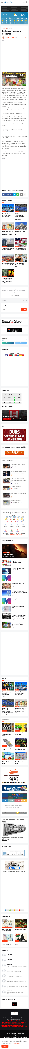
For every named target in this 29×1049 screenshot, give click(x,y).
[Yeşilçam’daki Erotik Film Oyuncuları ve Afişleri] (6, 586)
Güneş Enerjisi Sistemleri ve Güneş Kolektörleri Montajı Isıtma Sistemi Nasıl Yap (18, 480)
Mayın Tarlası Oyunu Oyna (20, 762)
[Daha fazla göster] (24, 194)
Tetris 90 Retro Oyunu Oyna (7, 748)
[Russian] (18, 355)
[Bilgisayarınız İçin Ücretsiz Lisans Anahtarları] (6, 563)
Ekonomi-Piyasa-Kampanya (17, 190)
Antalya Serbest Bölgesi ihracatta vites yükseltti (8, 264)
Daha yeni (4, 300)
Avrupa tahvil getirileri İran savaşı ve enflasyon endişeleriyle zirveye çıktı (8, 233)
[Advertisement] (14, 56)
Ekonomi (10, 28)
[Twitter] (14, 194)
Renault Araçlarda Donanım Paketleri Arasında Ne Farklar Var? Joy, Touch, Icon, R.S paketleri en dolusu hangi (19, 616)
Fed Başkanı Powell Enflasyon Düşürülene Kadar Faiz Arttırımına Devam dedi (18, 472)
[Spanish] (20, 355)
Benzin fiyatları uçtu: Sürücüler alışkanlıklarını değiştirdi (7, 694)
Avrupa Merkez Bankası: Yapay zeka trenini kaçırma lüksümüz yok (8, 250)
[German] (11, 355)
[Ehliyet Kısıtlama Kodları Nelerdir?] (6, 609)
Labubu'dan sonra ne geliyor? (16, 486)
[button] (2, 2)
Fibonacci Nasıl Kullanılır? (16, 500)
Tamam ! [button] (5, 1046)
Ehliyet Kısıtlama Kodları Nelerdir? (18, 607)
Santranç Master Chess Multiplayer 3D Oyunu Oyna (7, 734)
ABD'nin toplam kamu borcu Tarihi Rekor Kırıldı (20, 233)
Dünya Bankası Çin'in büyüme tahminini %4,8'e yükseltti (7, 215)
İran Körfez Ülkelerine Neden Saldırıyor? (7, 943)
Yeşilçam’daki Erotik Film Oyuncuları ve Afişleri (18, 584)
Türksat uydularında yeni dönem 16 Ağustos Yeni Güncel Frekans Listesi (19, 593)
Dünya (4, 472)
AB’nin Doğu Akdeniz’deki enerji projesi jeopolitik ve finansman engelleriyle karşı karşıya (20, 216)
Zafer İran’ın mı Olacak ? (21, 929)
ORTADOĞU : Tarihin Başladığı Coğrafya (7, 930)
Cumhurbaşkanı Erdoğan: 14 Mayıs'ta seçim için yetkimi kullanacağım (18, 465)
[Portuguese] (15, 355)
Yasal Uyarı (14, 1035)
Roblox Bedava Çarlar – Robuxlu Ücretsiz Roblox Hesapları (17, 624)
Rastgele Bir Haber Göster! (14, 452)
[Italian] (13, 355)
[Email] (21, 194)
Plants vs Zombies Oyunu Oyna (19, 733)
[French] (8, 355)
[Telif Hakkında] (6, 578)
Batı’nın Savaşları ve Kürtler (20, 943)
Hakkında (13, 1033)
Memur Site (10, 1037)
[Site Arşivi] (6, 601)
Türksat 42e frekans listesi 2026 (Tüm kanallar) (18, 569)
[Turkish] (23, 355)
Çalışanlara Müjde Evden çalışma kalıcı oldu (20, 265)
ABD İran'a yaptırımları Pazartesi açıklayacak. (20, 249)
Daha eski (25, 300)
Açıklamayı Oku (16, 1043)
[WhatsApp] (17, 194)
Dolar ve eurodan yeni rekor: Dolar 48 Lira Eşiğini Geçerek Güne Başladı (7, 280)
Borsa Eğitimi (5, 501)
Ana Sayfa (4, 28)
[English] (6, 355)
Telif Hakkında (15, 576)
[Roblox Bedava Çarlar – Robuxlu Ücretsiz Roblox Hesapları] (6, 625)
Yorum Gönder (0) (14, 295)
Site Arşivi (14, 598)
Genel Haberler (6, 465)
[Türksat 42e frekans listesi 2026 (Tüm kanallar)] (6, 571)
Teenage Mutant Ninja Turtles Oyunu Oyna (20, 748)
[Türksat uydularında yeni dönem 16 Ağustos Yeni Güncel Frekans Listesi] (6, 593)
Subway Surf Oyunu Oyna (6, 762)
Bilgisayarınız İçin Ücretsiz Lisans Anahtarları (18, 561)
